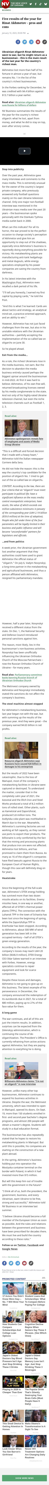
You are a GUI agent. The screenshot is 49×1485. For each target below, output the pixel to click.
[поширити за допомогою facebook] (18, 42)
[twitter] (31, 4)
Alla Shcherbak (13, 1257)
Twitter (22, 1245)
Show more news (24, 1478)
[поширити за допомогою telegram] (31, 42)
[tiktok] (40, 4)
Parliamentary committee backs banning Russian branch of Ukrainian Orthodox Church (22, 677)
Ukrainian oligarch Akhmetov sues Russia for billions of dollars (24, 104)
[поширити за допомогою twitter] (24, 42)
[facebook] (35, 4)
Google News (10, 1249)
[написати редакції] (38, 42)
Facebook (33, 1245)
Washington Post (11, 282)
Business (6, 10)
